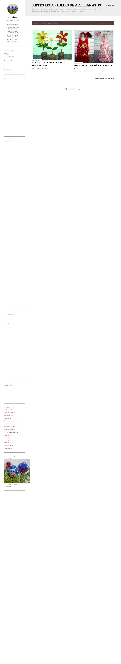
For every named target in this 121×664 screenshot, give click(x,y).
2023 (6, 54)
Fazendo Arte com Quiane (12, 424)
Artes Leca (12, 17)
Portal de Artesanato (10, 412)
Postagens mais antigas (104, 78)
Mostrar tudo (106, 23)
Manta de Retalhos (9, 429)
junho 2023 (9, 57)
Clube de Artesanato (10, 421)
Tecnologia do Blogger (74, 89)
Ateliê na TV (7, 418)
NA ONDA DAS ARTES (11, 432)
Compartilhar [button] (35, 68)
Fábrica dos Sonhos (10, 426)
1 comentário (85, 71)
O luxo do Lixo (8, 435)
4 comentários (44, 68)
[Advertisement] (73, 107)
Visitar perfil (12, 42)
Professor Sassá (8, 445)
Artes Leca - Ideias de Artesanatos (66, 5)
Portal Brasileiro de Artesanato (9, 441)
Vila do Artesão (8, 415)
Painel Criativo (8, 438)
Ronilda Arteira (8, 448)
